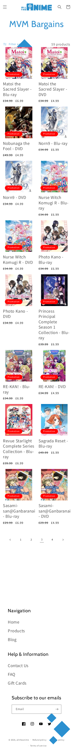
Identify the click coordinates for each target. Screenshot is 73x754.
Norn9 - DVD (14, 197)
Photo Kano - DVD (15, 313)
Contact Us (18, 665)
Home (13, 622)
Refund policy (39, 739)
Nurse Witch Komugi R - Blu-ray (54, 202)
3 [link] (42, 539)
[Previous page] (10, 539)
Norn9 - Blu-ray (53, 143)
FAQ (11, 674)
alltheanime (23, 739)
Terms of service (38, 745)
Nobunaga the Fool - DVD (16, 145)
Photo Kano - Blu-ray (51, 259)
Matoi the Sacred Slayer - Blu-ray (17, 89)
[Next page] (63, 539)
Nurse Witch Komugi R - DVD (18, 259)
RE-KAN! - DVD (52, 386)
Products (16, 630)
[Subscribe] (57, 709)
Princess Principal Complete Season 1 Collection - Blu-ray (54, 324)
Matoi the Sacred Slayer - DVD (53, 89)
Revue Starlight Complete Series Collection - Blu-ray (18, 449)
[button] (5, 7)
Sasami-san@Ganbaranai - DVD (55, 511)
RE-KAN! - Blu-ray (16, 389)
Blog (12, 639)
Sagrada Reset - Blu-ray (53, 443)
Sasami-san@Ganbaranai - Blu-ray (19, 511)
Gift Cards (17, 683)
